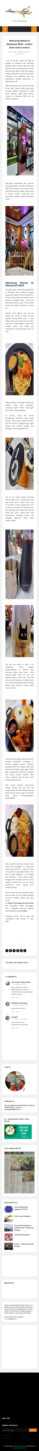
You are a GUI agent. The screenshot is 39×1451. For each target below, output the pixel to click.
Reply (12, 997)
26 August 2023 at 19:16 (20, 1005)
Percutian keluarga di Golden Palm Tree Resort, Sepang (24, 1227)
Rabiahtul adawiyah (19, 1003)
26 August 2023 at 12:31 (20, 984)
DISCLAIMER (6, 1435)
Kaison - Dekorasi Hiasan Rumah (24, 1245)
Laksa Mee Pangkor (22, 1235)
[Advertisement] (19, 1346)
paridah (14, 1017)
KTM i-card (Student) (22, 1216)
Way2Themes (21, 1446)
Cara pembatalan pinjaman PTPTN (21, 1208)
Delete (17, 997)
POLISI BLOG (24, 1435)
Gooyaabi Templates (19, 1448)
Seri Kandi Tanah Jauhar (21, 982)
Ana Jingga (13, 52)
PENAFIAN (5, 1438)
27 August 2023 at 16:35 (20, 1019)
